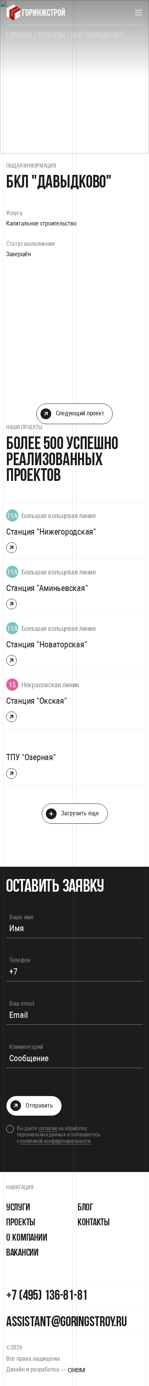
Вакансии (22, 1252)
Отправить (39, 1105)
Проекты (20, 1222)
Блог (85, 1207)
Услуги (18, 1207)
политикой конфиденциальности (55, 1141)
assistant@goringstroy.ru (66, 1323)
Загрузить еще (80, 813)
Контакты (94, 1222)
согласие (48, 1128)
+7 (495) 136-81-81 (46, 1296)
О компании (26, 1237)
